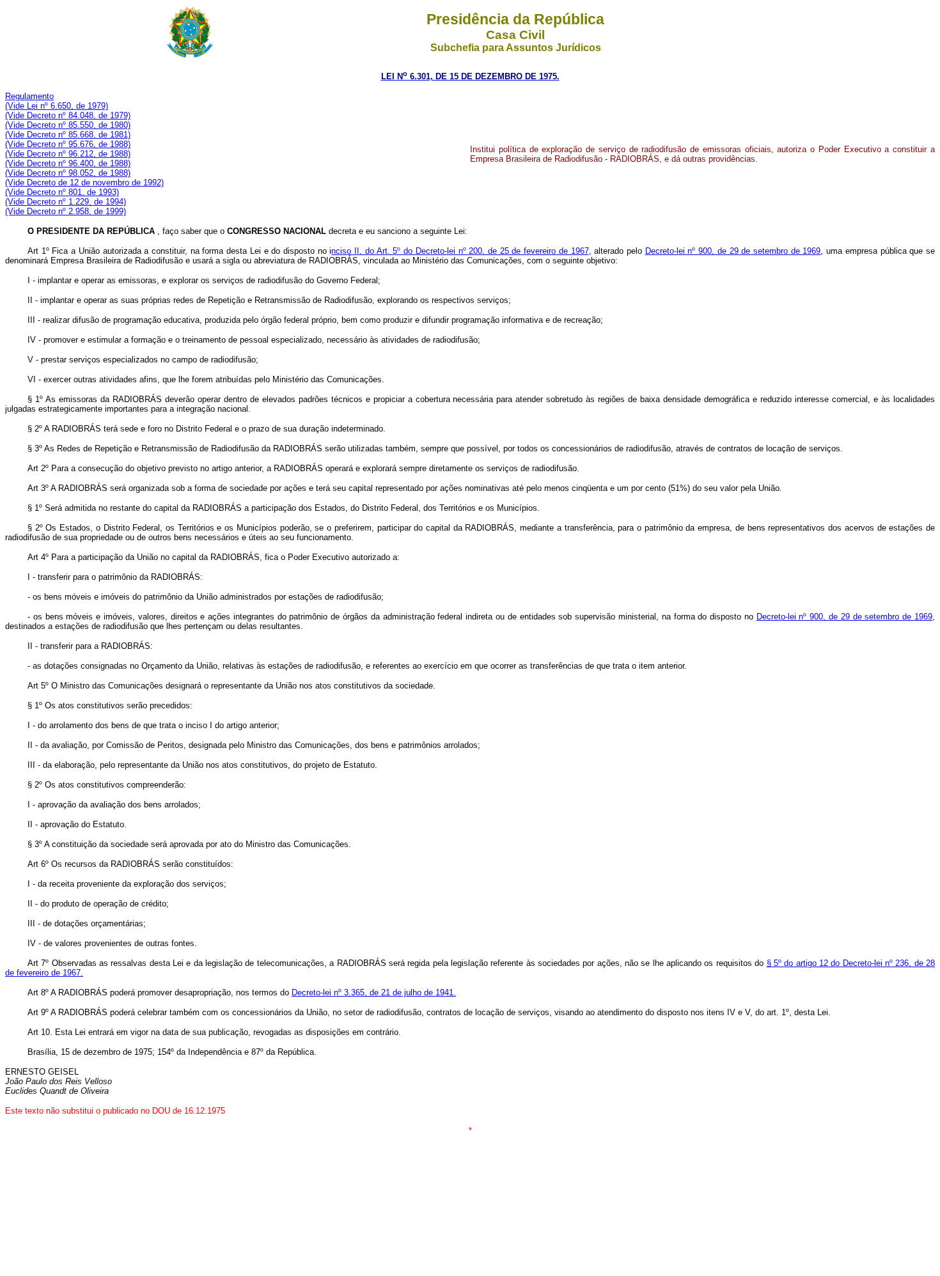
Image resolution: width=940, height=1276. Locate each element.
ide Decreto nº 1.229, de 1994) (69, 201)
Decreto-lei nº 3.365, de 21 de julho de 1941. (374, 992)
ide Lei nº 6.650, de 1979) (60, 106)
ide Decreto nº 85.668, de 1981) (71, 134)
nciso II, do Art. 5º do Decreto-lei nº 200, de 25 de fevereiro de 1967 (459, 251)
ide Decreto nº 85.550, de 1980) (71, 125)
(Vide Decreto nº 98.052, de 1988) (67, 173)
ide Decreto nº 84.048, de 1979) (71, 115)
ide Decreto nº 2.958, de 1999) (69, 211)
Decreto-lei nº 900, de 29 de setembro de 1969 (733, 251)
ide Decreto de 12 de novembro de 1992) (88, 182)
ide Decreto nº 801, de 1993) (66, 192)
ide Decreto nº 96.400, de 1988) (71, 163)
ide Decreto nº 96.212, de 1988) (71, 154)
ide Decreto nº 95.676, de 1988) (71, 144)
